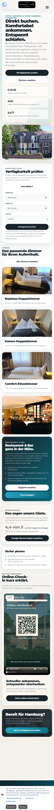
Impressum (30, 798)
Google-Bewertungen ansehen (27, 538)
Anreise (9, 193)
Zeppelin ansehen (27, 487)
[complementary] (4, 4)
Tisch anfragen (27, 495)
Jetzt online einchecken (27, 698)
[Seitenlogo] (26, 4)
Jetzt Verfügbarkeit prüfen (27, 730)
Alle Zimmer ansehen (27, 261)
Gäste (8, 214)
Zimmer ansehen (27, 80)
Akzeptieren (11, 807)
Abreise (9, 203)
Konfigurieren (11, 801)
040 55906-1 (27, 186)
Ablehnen (23, 807)
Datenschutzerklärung (14, 798)
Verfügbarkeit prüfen (27, 73)
